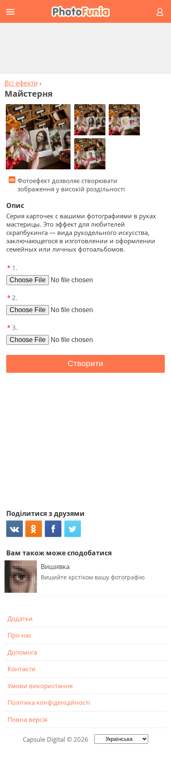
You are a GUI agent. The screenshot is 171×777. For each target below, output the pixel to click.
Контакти (21, 669)
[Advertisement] (85, 47)
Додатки (20, 618)
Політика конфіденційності (48, 702)
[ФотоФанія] (84, 11)
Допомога (22, 652)
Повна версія (27, 719)
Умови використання (40, 686)
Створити (85, 363)
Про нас (19, 635)
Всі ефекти (21, 83)
